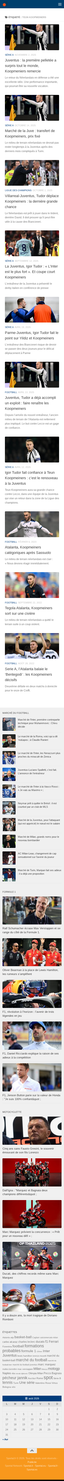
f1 (46, 1341)
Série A (9, 55)
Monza (44, 1369)
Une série (26, 1382)
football (11, 392)
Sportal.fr (53, 1465)
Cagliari (35, 1337)
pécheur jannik (14, 1378)
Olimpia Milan (35, 1373)
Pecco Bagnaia (53, 1373)
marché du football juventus (25, 1365)
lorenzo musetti (39, 1356)
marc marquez (47, 1364)
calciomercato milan (49, 1337)
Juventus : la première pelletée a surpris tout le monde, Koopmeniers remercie (30, 65)
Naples (6, 1373)
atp (12, 1337)
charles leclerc (26, 1341)
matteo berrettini (9, 1369)
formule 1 (28, 1351)
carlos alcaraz (10, 1341)
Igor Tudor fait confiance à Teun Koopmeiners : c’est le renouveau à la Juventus (31, 477)
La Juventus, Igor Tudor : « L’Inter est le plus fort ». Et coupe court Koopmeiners (31, 271)
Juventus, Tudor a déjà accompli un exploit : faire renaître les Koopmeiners (30, 403)
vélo (13, 1387)
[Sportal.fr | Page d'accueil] (6, 4)
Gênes (39, 1351)
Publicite (32, 1462)
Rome (39, 1378)
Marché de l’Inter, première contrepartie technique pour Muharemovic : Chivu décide (39, 723)
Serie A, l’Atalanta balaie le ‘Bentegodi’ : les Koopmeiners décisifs (28, 674)
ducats (40, 1341)
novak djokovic (22, 1373)
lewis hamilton (24, 1356)
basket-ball (23, 1337)
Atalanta (6, 1338)
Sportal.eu (40, 1465)
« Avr (5, 1439)
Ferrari (53, 1341)
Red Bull (32, 1378)
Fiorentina (7, 1346)
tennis (7, 1382)
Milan (37, 1369)
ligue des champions (18, 190)
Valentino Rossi (43, 1383)
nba (13, 1373)
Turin (16, 1383)
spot (48, 1377)
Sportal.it (28, 1465)
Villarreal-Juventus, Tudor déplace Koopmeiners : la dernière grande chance (32, 201)
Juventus (9, 1355)
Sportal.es (32, 1469)
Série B (57, 1378)
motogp (54, 1369)
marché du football (31, 1360)
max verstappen (25, 1369)
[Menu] (60, 4)
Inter (46, 1351)
